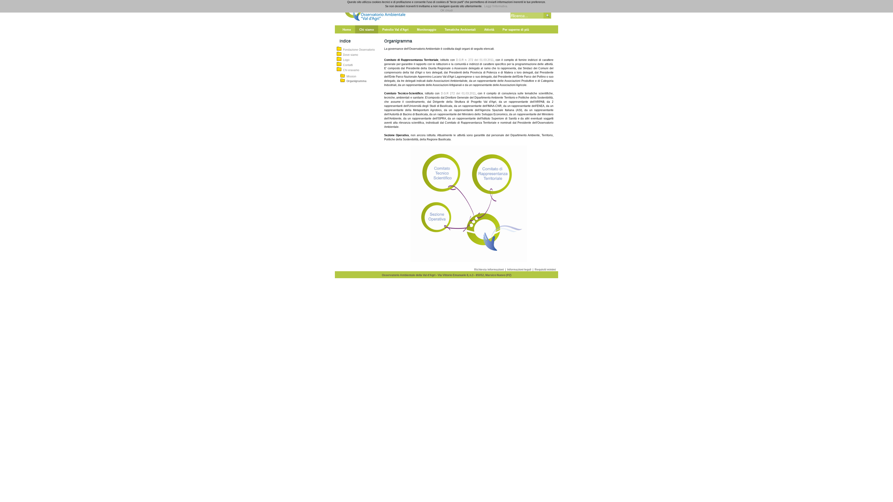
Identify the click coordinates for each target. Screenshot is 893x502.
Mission (351, 76)
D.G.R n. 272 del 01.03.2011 (475, 60)
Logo (346, 60)
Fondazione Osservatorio (359, 49)
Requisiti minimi (545, 269)
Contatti (348, 65)
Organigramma (357, 81)
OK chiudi (446, 10)
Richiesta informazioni (489, 269)
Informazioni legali (519, 269)
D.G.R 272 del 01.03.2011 (458, 93)
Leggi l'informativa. (496, 6)
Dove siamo (350, 54)
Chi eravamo (351, 70)
